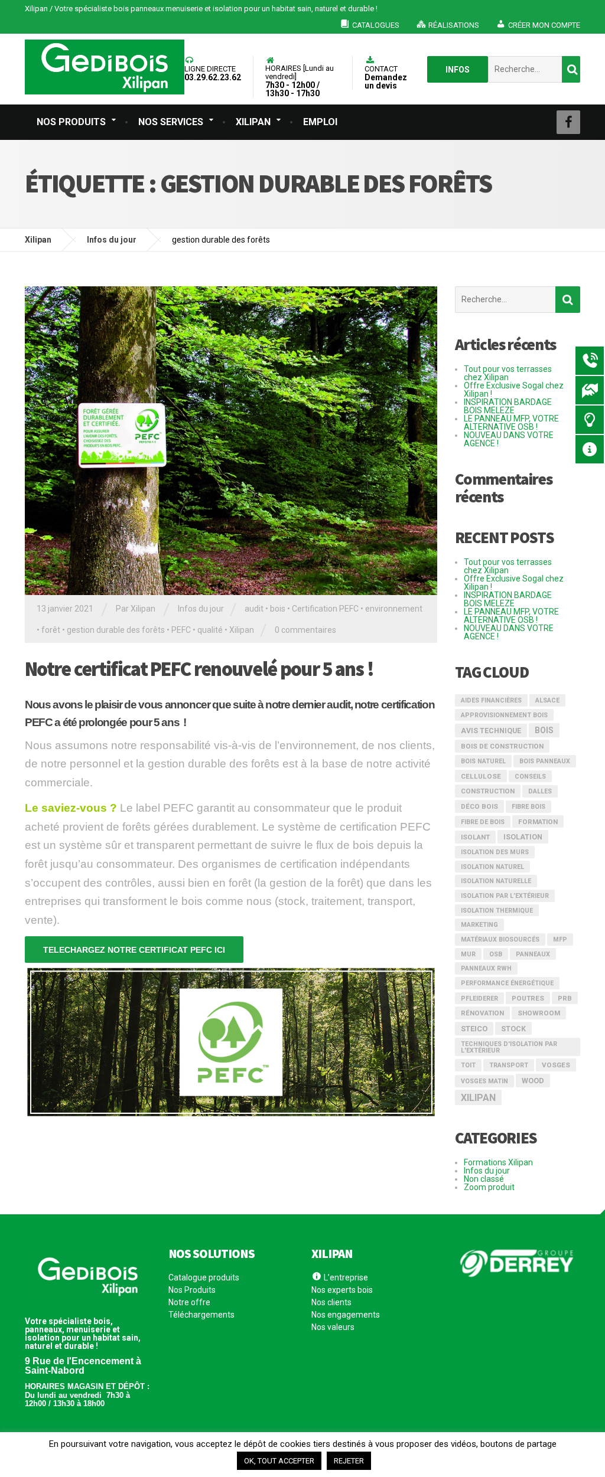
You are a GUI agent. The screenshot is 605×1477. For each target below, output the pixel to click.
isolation (522, 837)
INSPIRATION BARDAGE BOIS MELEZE (508, 406)
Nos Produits (192, 1290)
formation (538, 822)
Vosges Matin (484, 1081)
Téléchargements (201, 1314)
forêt (50, 630)
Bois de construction (502, 746)
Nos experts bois (342, 1290)
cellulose (481, 776)
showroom (539, 1013)
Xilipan (241, 630)
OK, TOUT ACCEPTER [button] (279, 1460)
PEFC (181, 630)
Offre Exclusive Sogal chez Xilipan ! (514, 389)
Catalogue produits (203, 1277)
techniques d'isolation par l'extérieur (509, 1047)
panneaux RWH (486, 968)
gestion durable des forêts (116, 630)
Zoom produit (489, 1187)
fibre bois (528, 807)
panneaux (533, 954)
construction (488, 791)
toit (468, 1065)
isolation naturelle (496, 881)
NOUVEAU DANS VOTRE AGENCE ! (509, 439)
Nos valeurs (332, 1327)
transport (508, 1065)
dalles (540, 791)
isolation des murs (495, 852)
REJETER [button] (349, 1460)
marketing (479, 925)
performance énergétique (507, 983)
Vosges (556, 1065)
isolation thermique (497, 910)
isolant (475, 837)
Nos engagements (345, 1314)
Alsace (547, 700)
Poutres (528, 998)
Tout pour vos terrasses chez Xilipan (508, 373)
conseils (530, 776)
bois (277, 608)
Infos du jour (201, 608)
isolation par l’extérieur (505, 896)
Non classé (484, 1179)
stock (513, 1029)
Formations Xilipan (498, 1162)
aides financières (491, 700)
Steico (474, 1028)
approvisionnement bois (504, 715)
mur (468, 954)
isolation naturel (492, 867)
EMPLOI (320, 122)
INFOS (457, 69)
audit (254, 608)
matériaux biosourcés (500, 939)
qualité (210, 630)
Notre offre (189, 1302)
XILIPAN (253, 122)
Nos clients (331, 1302)
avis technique (491, 731)
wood (533, 1080)
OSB (495, 954)
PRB (565, 998)
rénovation (482, 1013)
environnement (393, 608)
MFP (560, 939)
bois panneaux (544, 761)
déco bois (479, 806)
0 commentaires (305, 630)
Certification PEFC (325, 608)
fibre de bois (483, 822)
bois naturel (483, 761)
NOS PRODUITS (71, 122)
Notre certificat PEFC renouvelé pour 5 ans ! (199, 668)
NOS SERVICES (170, 122)
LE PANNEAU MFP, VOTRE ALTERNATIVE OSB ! (511, 423)
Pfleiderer (479, 998)
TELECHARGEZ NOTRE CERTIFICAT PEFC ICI (134, 950)
